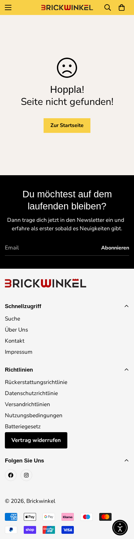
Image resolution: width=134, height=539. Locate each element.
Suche (12, 318)
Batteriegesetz (23, 426)
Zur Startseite (67, 125)
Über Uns (16, 329)
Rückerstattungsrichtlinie (36, 382)
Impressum (19, 352)
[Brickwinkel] (67, 8)
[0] (121, 7)
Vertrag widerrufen (36, 440)
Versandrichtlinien (27, 404)
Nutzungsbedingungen (33, 415)
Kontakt (14, 341)
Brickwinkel (40, 501)
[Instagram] (26, 475)
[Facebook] (11, 475)
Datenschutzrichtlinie (31, 393)
